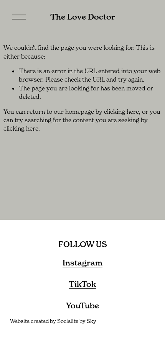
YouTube (82, 305)
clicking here (121, 111)
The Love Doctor (82, 16)
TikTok (82, 284)
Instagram (82, 262)
